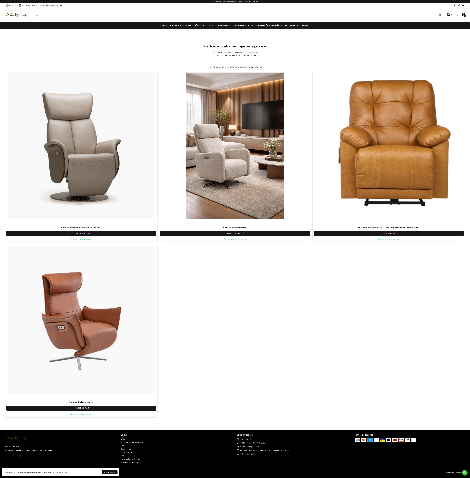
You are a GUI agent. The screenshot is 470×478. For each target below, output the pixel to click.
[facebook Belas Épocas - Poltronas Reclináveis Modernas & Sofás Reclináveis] (459, 5)
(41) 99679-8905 (246, 439)
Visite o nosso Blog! (247, 454)
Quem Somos (223, 25)
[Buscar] (440, 14)
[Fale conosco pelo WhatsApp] (465, 473)
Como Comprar (239, 25)
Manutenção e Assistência (269, 25)
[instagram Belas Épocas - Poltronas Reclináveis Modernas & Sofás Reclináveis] (455, 5)
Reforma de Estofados (296, 25)
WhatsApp (12, 5)
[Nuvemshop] (455, 473)
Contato (210, 25)
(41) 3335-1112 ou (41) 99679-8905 (33, 5)
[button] (81, 239)
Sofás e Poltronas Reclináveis (185, 25)
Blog (250, 25)
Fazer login (455, 15)
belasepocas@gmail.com (58, 5)
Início (164, 25)
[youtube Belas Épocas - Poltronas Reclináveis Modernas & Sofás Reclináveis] (463, 5)
